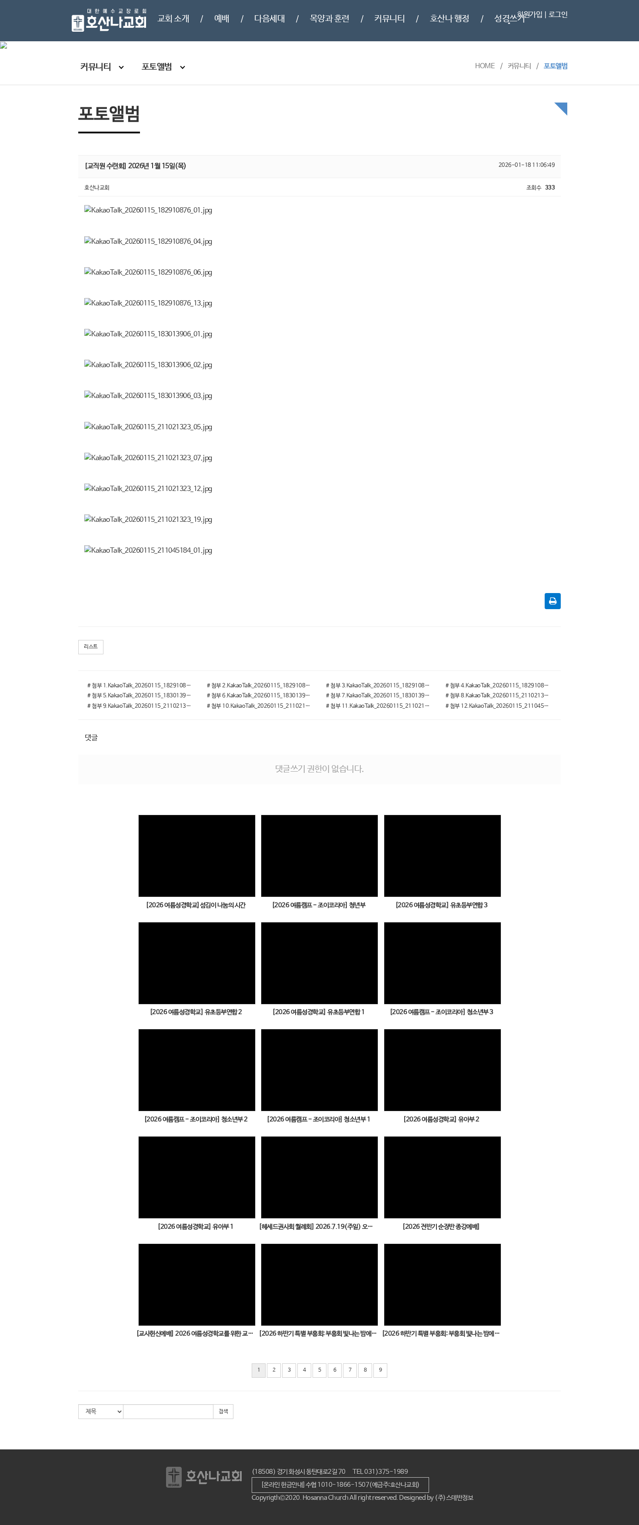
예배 (222, 19)
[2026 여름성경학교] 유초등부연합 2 (196, 1012)
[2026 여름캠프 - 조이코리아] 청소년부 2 (196, 1119)
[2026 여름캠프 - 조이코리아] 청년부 (319, 905)
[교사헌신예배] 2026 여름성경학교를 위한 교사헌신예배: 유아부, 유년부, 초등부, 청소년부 (196, 1333)
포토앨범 (157, 67)
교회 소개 (173, 19)
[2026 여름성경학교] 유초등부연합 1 (318, 1012)
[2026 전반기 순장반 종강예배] (441, 1226)
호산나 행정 (449, 19)
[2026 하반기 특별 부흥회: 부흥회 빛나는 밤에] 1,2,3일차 (441, 1333)
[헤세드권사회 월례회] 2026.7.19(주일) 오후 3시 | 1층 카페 (318, 1226)
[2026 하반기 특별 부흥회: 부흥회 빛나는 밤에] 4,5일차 (318, 1333)
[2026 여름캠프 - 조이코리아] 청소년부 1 (318, 1119)
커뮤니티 (389, 19)
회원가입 (530, 15)
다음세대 (269, 19)
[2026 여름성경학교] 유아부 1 (195, 1226)
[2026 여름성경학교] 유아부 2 (441, 1119)
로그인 (558, 15)
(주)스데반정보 (454, 1498)
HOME (485, 66)
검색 (223, 1412)
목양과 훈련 (329, 19)
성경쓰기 (509, 19)
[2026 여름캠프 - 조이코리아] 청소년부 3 (441, 1012)
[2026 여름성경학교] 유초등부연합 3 (441, 905)
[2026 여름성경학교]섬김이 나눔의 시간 (196, 905)
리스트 (91, 647)
